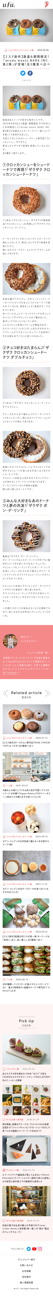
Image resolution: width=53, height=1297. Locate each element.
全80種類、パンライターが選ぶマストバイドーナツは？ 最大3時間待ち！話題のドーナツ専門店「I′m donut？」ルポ (26, 987)
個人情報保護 (26, 1283)
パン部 (9, 786)
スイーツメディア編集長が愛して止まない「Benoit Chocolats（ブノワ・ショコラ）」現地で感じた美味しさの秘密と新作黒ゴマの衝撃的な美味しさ (26, 1178)
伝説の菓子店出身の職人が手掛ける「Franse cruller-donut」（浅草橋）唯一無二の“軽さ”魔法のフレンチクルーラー (25, 1228)
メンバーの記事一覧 (38, 653)
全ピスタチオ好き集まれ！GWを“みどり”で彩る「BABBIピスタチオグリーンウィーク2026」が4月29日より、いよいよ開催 (26, 1077)
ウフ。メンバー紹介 (26, 1260)
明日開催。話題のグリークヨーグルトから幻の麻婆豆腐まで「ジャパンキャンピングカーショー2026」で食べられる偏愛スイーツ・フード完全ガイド (26, 1127)
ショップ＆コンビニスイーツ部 (21, 50)
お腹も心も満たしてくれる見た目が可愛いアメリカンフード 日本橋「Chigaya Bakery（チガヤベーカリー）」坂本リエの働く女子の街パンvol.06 (26, 793)
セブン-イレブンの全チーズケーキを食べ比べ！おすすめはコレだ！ (25, 890)
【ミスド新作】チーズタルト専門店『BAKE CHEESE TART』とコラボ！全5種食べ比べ (26, 744)
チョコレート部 (12, 1170)
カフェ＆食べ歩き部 (14, 1120)
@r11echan (9, 673)
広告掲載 (26, 1271)
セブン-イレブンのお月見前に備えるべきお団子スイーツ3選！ (26, 843)
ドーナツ (26, 80)
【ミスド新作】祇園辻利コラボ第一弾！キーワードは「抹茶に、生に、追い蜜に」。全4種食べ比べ (26, 938)
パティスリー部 (12, 1069)
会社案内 (26, 1277)
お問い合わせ (26, 1265)
